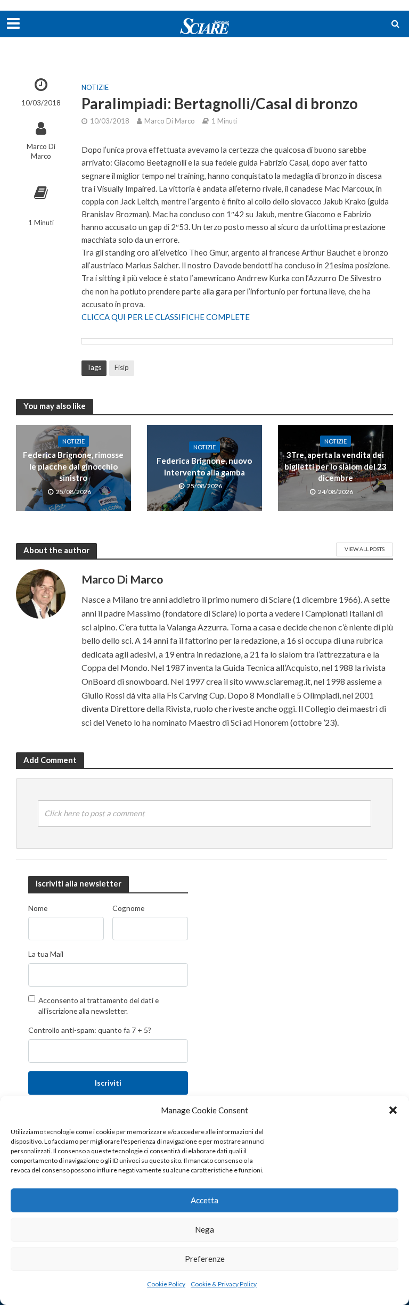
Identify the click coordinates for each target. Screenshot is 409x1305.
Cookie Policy (166, 1284)
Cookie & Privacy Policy (224, 1284)
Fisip (121, 367)
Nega (204, 1229)
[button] (393, 1110)
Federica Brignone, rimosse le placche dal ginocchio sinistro (73, 466)
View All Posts (365, 549)
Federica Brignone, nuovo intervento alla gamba (204, 466)
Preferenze (205, 1258)
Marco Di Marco (41, 151)
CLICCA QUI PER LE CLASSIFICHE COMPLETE (165, 317)
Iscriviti (108, 1082)
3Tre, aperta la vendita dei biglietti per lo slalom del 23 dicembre (335, 466)
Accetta (204, 1200)
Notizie (95, 87)
